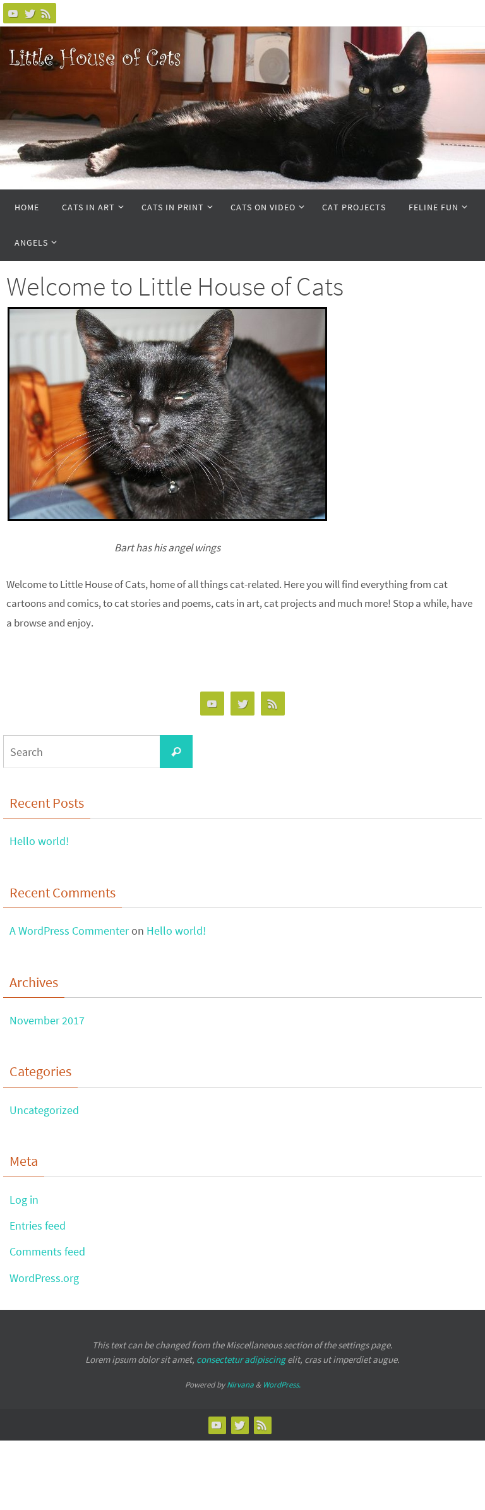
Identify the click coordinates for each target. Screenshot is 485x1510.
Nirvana (240, 1384)
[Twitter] (30, 13)
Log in (24, 1199)
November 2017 (47, 1020)
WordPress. (282, 1384)
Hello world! (39, 841)
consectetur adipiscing (240, 1359)
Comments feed (47, 1251)
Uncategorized (44, 1110)
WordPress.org (44, 1278)
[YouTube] (13, 13)
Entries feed (37, 1225)
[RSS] (46, 13)
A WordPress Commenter (69, 930)
